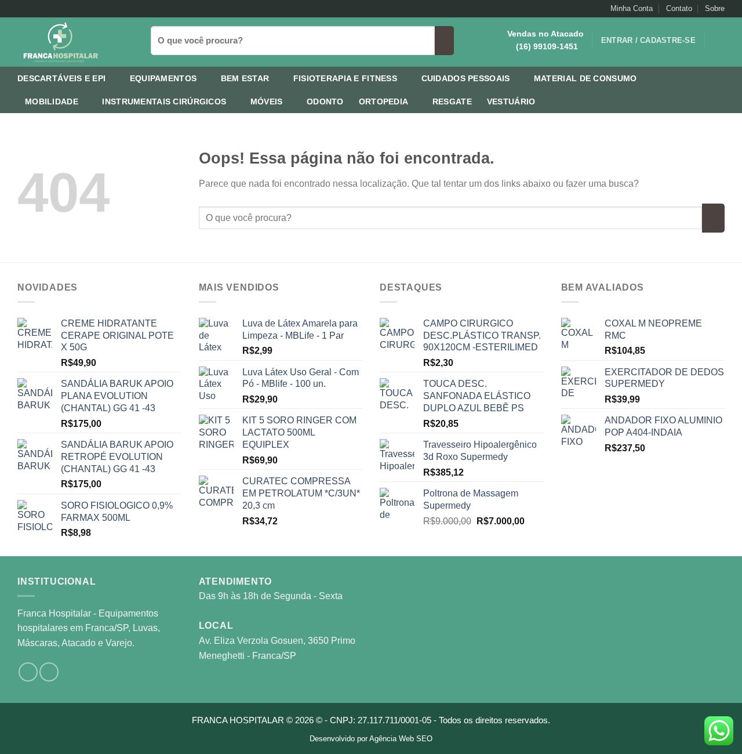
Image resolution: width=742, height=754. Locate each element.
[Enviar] (444, 40)
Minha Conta (631, 8)
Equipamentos (163, 78)
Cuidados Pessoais (465, 78)
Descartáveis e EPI (61, 78)
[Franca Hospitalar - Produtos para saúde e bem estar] (75, 42)
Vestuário (511, 101)
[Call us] (45, 9)
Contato (679, 8)
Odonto (325, 101)
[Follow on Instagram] (23, 9)
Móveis (266, 101)
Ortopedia (384, 101)
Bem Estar (245, 78)
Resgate (452, 101)
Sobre (715, 8)
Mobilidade (51, 101)
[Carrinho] (719, 40)
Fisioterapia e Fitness (345, 78)
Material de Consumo (585, 78)
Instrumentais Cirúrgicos (164, 101)
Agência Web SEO (400, 738)
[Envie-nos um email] (34, 9)
